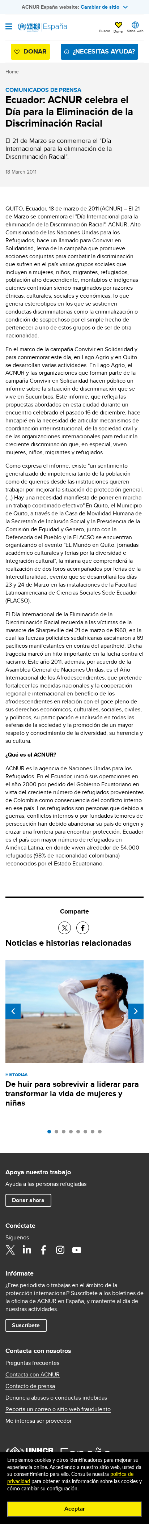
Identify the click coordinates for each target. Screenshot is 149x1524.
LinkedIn (26, 1250)
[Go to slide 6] (87, 1133)
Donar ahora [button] (28, 1200)
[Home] (42, 27)
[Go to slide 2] (58, 1133)
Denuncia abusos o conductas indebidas (56, 1398)
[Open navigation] (8, 27)
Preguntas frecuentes (32, 1363)
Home (12, 71)
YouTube (76, 1250)
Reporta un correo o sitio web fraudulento (58, 1409)
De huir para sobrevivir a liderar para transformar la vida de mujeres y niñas (72, 1093)
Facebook (43, 1250)
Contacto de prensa (30, 1386)
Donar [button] (118, 31)
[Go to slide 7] (94, 1133)
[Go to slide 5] (80, 1133)
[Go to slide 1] (51, 1133)
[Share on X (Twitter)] (64, 927)
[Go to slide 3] (65, 1133)
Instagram (60, 1250)
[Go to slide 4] (72, 1133)
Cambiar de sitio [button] (100, 6)
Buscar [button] (104, 30)
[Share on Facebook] (82, 927)
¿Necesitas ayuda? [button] (104, 51)
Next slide (136, 1011)
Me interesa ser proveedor (38, 1421)
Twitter (10, 1250)
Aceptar (74, 1509)
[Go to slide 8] (101, 1133)
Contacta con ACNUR (32, 1375)
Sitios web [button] (135, 30)
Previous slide (13, 1011)
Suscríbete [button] (26, 1325)
